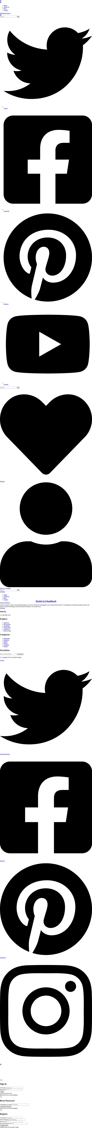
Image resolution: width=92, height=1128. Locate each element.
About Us (6, 7)
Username (3, 1088)
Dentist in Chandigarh (46, 601)
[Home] (2, 592)
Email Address (4, 1119)
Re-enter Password (5, 1123)
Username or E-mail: (6, 1104)
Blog (5, 8)
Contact (6, 10)
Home (5, 5)
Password (2, 1089)
